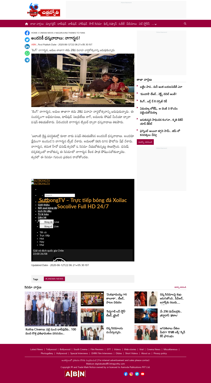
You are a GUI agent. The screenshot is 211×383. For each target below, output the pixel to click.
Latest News (36, 349)
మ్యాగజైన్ (51, 24)
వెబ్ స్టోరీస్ (144, 24)
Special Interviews (79, 353)
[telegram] (27, 60)
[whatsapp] (27, 53)
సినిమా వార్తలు (33, 287)
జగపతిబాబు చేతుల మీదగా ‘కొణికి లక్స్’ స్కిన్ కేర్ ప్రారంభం (172, 332)
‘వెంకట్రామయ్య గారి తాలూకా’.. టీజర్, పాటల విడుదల (116, 298)
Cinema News (46, 33)
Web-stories (130, 349)
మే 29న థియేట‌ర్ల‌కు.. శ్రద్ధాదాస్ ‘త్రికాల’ (171, 313)
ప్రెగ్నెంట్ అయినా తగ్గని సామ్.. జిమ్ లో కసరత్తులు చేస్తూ (160, 133)
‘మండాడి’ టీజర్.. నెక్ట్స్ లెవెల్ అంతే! (158, 94)
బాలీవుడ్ (72, 24)
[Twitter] (27, 39)
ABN (34, 44)
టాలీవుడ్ (62, 24)
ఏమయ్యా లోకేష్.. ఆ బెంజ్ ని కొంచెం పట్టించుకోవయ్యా (159, 110)
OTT (109, 349)
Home (34, 33)
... (153, 24)
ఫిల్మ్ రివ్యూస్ (110, 24)
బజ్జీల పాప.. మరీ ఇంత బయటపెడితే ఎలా (161, 87)
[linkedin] (27, 46)
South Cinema (80, 349)
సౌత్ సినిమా (95, 24)
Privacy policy (160, 353)
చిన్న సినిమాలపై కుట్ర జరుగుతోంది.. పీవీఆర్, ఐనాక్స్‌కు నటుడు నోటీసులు (171, 300)
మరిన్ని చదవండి (145, 142)
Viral (141, 349)
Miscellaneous (171, 349)
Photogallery (47, 353)
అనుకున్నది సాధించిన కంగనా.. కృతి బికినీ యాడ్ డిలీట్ (161, 122)
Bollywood (65, 349)
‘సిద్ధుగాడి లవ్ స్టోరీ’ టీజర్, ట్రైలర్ (116, 313)
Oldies (119, 353)
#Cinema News (54, 279)
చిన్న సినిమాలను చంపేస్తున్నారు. (114, 330)
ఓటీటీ (122, 24)
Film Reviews (97, 349)
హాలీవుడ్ (83, 24)
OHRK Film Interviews (101, 353)
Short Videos (131, 353)
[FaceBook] (27, 33)
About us (145, 353)
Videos (117, 349)
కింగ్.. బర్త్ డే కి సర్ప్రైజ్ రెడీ (153, 101)
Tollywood (51, 349)
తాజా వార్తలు (37, 24)
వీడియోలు (132, 24)
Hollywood (61, 353)
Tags (35, 279)
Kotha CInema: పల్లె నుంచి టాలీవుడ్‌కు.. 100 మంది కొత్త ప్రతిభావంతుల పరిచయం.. (51, 331)
